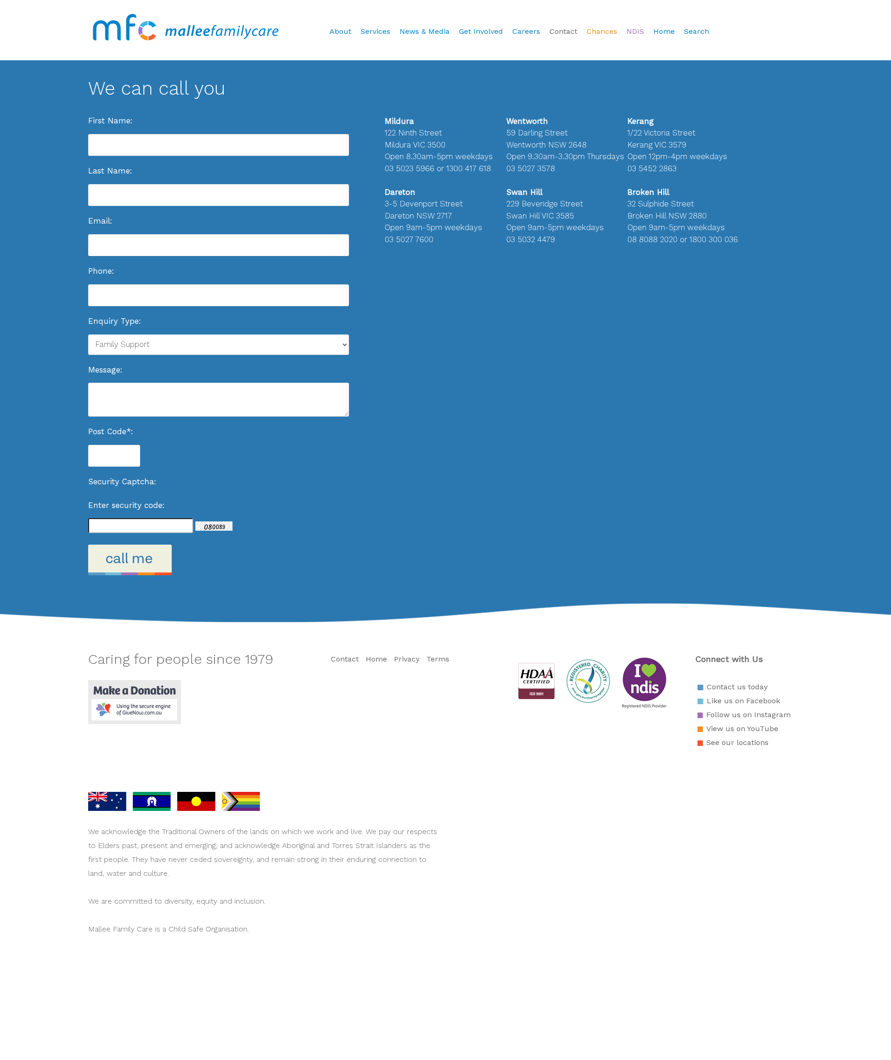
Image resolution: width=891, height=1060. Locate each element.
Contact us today (737, 686)
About (340, 31)
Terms (437, 659)
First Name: (110, 120)
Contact (563, 31)
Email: (100, 220)
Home (664, 31)
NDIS (635, 31)
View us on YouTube (742, 728)
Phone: (101, 271)
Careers (526, 31)
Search (696, 31)
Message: (105, 369)
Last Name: (110, 170)
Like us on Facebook (743, 700)
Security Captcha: (122, 481)
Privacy (407, 659)
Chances (602, 31)
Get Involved (481, 31)
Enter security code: (126, 505)
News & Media (425, 31)
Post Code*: (110, 431)
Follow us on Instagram (748, 714)
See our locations (737, 742)
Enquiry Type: (114, 321)
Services (375, 31)
